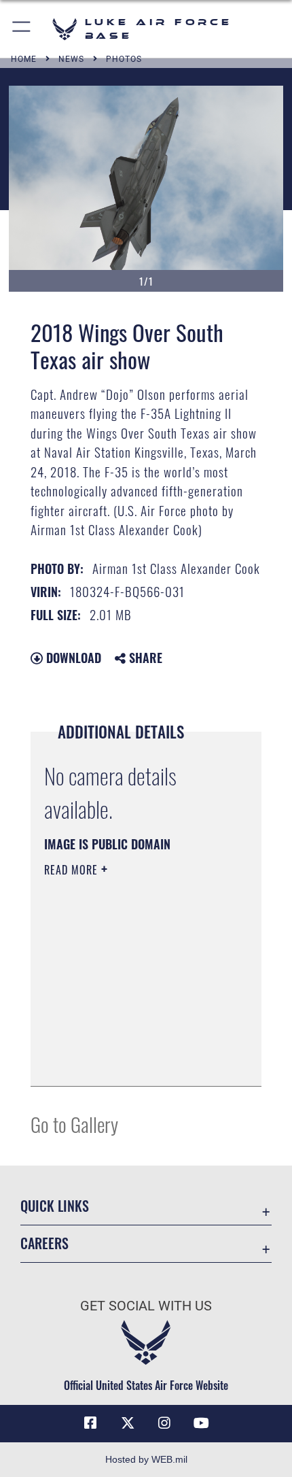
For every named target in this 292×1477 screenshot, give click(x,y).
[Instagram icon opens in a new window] (164, 1423)
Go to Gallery (74, 1123)
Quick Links (54, 1206)
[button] (22, 29)
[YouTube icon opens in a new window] (201, 1423)
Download (72, 657)
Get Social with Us (146, 1306)
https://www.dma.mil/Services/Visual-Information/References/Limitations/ (126, 1042)
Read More (72, 870)
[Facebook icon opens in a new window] (90, 1423)
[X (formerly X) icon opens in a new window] (127, 1423)
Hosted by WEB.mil (146, 1459)
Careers (44, 1243)
